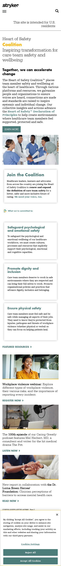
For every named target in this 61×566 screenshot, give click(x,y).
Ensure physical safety (24, 308)
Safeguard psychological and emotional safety (26, 229)
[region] (30, 538)
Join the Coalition (25, 174)
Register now (11, 400)
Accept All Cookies (30, 561)
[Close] (57, 514)
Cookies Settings (30, 544)
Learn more (12, 129)
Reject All (30, 552)
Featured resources (15, 346)
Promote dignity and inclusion (23, 270)
